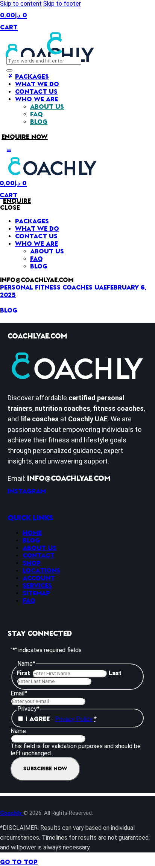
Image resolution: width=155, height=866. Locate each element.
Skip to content (21, 3)
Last (115, 673)
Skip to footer (62, 3)
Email (19, 693)
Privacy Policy (74, 719)
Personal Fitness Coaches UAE (53, 288)
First (23, 673)
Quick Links (30, 518)
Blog (8, 311)
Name (18, 731)
